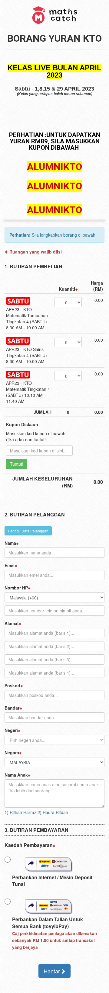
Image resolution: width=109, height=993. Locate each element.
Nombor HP (16, 588)
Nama (10, 543)
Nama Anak (16, 775)
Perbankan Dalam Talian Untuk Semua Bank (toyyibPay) (54, 933)
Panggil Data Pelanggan (28, 530)
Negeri (11, 730)
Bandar (12, 708)
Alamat (12, 623)
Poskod (12, 685)
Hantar (52, 971)
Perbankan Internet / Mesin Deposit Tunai (52, 881)
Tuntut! (16, 464)
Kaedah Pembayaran (29, 845)
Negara (12, 752)
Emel (10, 565)
